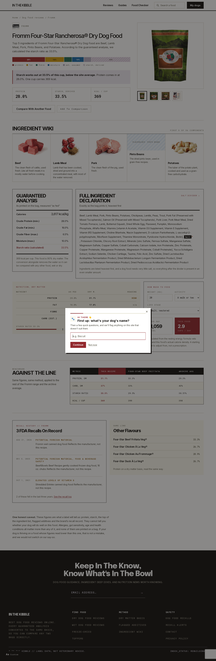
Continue (78, 344)
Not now (92, 345)
